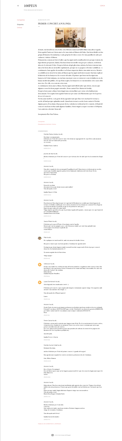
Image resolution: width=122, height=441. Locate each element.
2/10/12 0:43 (47, 396)
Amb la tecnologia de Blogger (62, 435)
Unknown (47, 264)
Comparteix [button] (21, 20)
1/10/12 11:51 (46, 315)
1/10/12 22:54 (47, 377)
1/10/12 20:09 (47, 361)
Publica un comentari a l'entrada (49, 423)
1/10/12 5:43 (47, 258)
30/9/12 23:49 (47, 216)
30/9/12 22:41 (47, 148)
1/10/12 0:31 (47, 232)
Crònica (19, 27)
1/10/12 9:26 (47, 299)
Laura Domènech (49, 281)
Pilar (45, 237)
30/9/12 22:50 (47, 161)
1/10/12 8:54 (47, 276)
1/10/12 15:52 (47, 340)
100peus (30, 5)
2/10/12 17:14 (47, 419)
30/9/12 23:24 (47, 195)
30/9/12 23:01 (47, 177)
